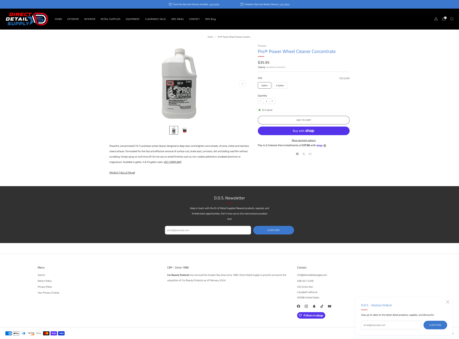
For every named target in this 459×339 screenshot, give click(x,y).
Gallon (264, 85)
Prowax (262, 46)
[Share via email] (310, 154)
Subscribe (435, 325)
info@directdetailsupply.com (312, 275)
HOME (58, 19)
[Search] (452, 19)
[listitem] (194, 4)
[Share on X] (304, 154)
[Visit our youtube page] (329, 306)
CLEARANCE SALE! (155, 19)
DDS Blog (210, 19)
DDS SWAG (177, 19)
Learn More (214, 4)
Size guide (344, 78)
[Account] (436, 19)
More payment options (304, 140)
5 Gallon (280, 85)
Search (41, 275)
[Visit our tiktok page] (322, 306)
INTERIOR (89, 19)
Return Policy (45, 281)
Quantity (262, 96)
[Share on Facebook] (297, 154)
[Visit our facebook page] (298, 306)
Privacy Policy (45, 287)
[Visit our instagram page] (306, 306)
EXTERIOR (73, 19)
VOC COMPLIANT (172, 162)
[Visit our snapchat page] (314, 306)
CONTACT (194, 19)
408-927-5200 (305, 281)
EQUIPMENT (133, 19)
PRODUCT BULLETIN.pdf (122, 173)
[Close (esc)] (448, 302)
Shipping (261, 67)
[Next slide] (242, 83)
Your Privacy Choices (48, 293)
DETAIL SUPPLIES (110, 19)
